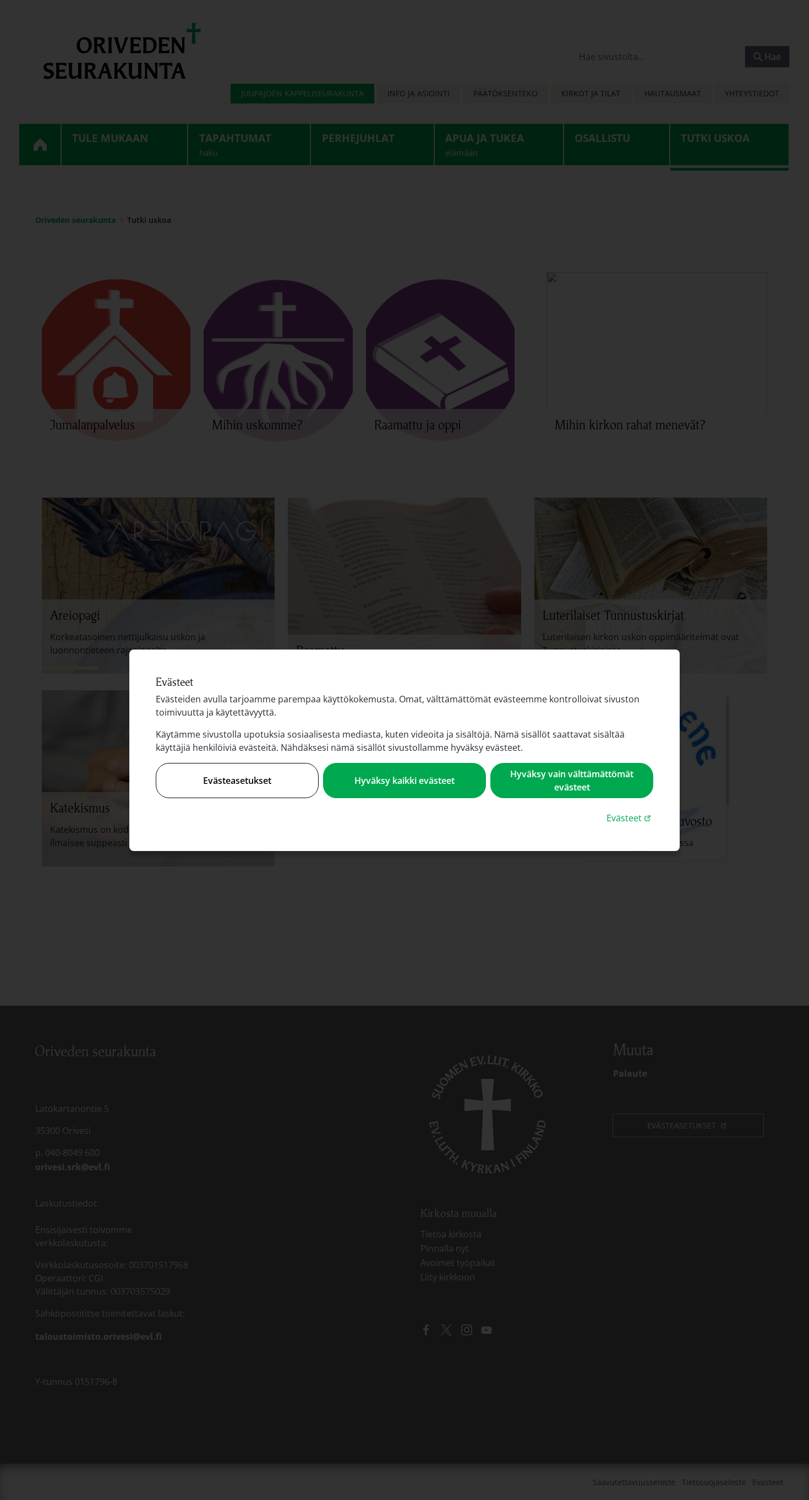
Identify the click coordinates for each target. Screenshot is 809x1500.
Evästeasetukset (237, 780)
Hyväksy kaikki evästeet (404, 780)
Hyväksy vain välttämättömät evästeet (571, 780)
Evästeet (629, 817)
